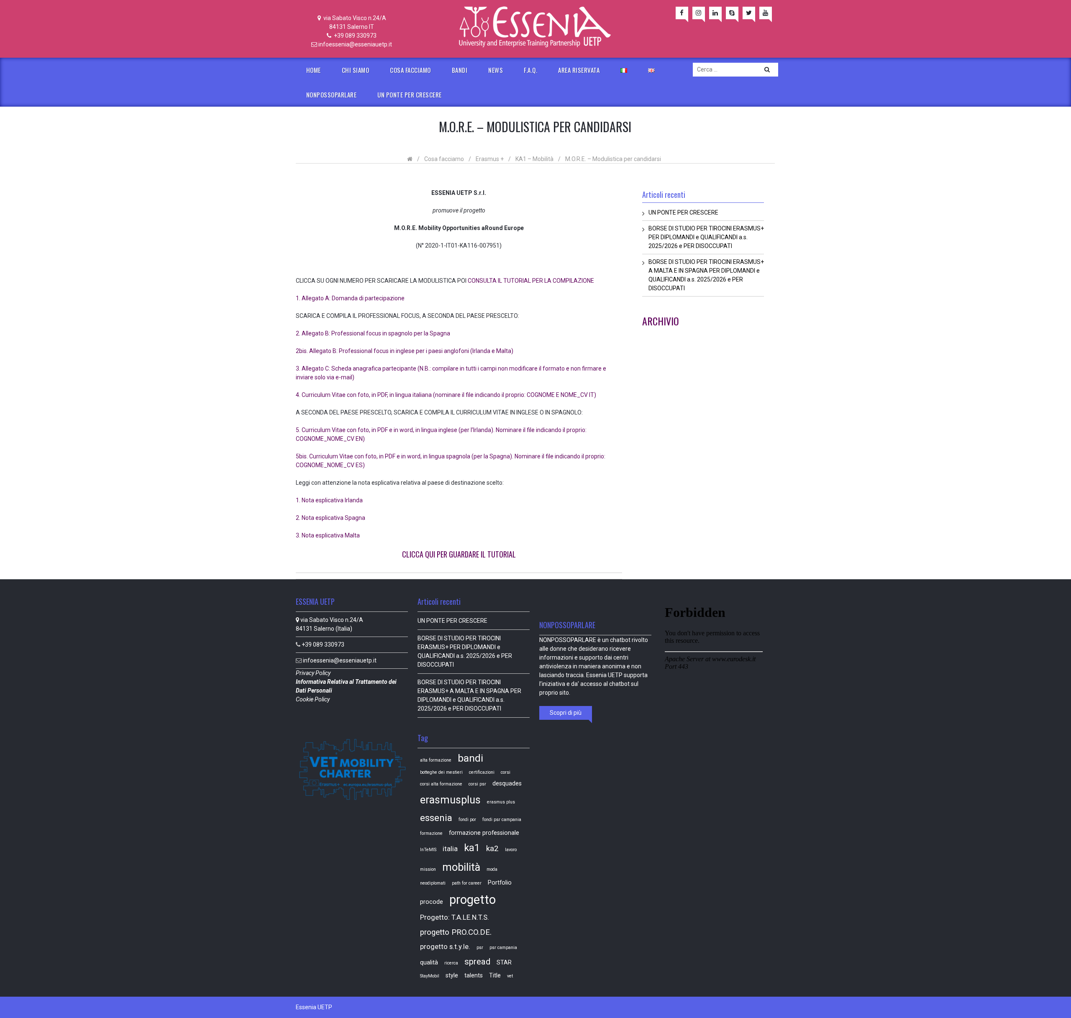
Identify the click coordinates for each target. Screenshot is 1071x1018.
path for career (467, 883)
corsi (505, 772)
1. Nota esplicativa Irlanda (329, 500)
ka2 (492, 848)
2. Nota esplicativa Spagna (330, 517)
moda (492, 869)
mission (428, 869)
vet (510, 976)
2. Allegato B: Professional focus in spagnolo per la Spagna (373, 333)
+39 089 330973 (355, 35)
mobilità (461, 867)
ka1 (472, 848)
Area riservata (579, 69)
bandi (470, 758)
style (452, 975)
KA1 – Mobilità (534, 159)
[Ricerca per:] (735, 69)
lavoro (511, 849)
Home (313, 69)
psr (480, 947)
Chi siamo (355, 69)
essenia (436, 818)
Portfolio (500, 882)
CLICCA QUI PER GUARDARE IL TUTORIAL (459, 554)
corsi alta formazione (441, 784)
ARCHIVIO (660, 320)
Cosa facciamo (410, 69)
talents (473, 975)
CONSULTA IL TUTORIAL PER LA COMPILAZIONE (531, 280)
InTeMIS (428, 849)
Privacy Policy (314, 673)
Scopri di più (566, 712)
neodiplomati (433, 883)
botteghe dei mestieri (441, 772)
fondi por (467, 819)
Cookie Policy (313, 699)
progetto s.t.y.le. (445, 947)
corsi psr (477, 784)
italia (450, 849)
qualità (429, 962)
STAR (504, 962)
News (495, 69)
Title (495, 975)
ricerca (451, 963)
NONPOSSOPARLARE (331, 94)
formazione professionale (484, 832)
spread (477, 962)
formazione (431, 833)
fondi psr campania (501, 819)
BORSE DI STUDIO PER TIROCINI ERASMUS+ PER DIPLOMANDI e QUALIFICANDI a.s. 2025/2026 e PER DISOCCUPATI (706, 237)
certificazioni (482, 772)
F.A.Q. (530, 69)
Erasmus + (490, 159)
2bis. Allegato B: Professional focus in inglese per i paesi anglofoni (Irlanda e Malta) (404, 351)
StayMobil (429, 976)
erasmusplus (450, 799)
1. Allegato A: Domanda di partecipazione (350, 298)
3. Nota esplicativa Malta (328, 535)
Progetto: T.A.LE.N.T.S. (454, 917)
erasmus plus (501, 802)
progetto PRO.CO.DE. (456, 932)
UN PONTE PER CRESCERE (409, 94)
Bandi (460, 69)
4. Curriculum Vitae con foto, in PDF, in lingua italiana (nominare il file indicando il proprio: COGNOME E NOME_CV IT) (446, 394)
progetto (472, 900)
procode (431, 901)
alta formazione (435, 760)
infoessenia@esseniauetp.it (355, 44)
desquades (507, 783)
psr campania (503, 947)
